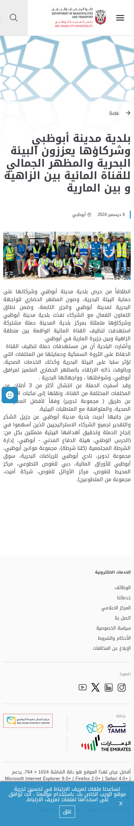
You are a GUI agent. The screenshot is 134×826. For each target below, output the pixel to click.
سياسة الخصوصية (113, 628)
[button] (67, 113)
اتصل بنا (123, 618)
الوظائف (122, 588)
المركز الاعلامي (116, 608)
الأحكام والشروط (114, 638)
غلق (67, 811)
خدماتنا (124, 598)
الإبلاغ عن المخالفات (112, 648)
